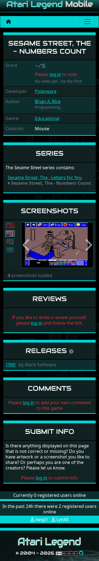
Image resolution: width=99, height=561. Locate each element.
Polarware (45, 91)
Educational (47, 118)
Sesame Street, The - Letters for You (45, 177)
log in (55, 74)
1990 (10, 365)
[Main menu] (87, 21)
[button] (26, 245)
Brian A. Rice (48, 101)
